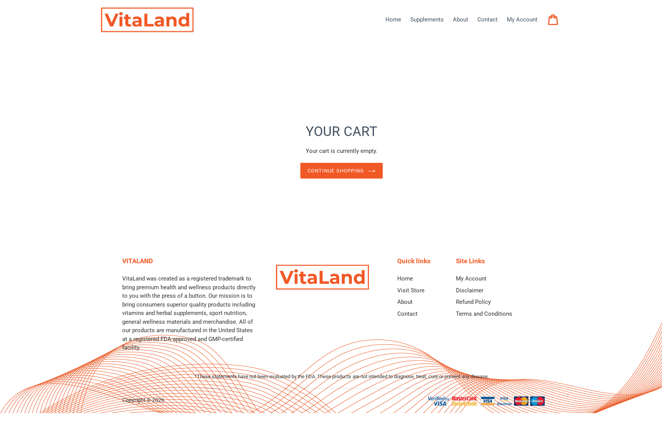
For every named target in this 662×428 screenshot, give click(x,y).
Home (405, 278)
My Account (471, 278)
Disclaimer (469, 290)
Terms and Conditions (484, 313)
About (405, 301)
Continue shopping (336, 171)
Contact (407, 313)
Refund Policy (473, 301)
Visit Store (410, 290)
